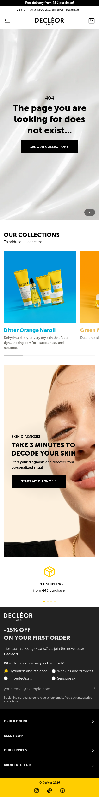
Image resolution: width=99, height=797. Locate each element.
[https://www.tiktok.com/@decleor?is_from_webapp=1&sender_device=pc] (49, 790)
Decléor (47, 782)
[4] (55, 601)
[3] (51, 601)
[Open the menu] (11, 21)
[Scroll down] (49, 212)
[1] (44, 601)
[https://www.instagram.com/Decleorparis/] (36, 790)
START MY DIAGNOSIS (38, 481)
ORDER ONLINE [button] (16, 721)
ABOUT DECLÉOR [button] (17, 765)
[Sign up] (91, 688)
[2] (48, 601)
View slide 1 (89, 212)
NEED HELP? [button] (13, 736)
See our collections (49, 147)
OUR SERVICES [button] (15, 750)
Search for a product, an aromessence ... (50, 9)
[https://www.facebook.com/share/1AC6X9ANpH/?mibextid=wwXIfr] (62, 790)
